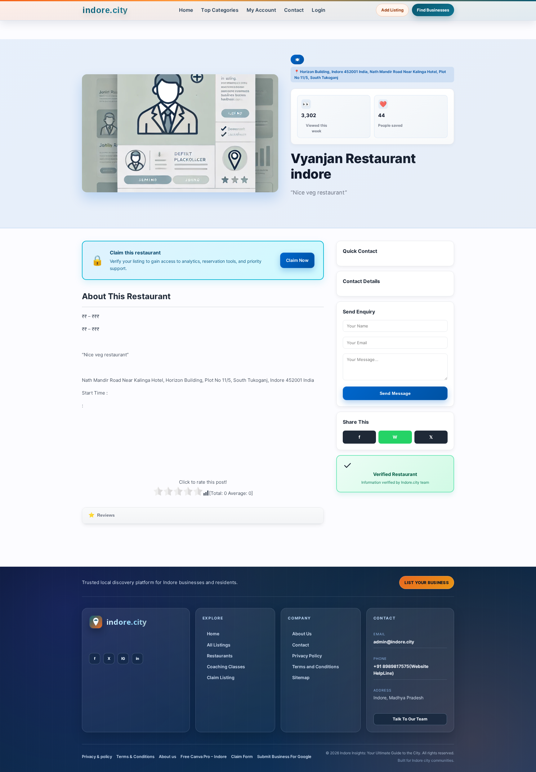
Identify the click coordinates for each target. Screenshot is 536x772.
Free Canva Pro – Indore (204, 756)
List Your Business (426, 582)
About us (167, 756)
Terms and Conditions (315, 666)
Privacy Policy (307, 655)
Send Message (395, 393)
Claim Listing (220, 677)
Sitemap (301, 677)
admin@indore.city (393, 641)
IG (123, 658)
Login (318, 10)
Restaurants (220, 655)
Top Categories (219, 10)
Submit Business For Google (284, 756)
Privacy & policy (97, 756)
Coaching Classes (226, 666)
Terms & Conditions (135, 756)
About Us (302, 633)
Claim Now (297, 260)
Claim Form (242, 756)
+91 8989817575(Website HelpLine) (400, 670)
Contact (294, 10)
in (137, 658)
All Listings (218, 644)
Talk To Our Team (410, 718)
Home (186, 10)
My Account (261, 10)
